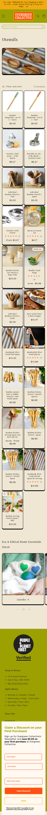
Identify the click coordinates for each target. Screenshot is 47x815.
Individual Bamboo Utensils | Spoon (34, 194)
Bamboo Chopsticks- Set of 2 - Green (12, 118)
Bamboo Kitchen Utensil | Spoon (34, 434)
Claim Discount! (23, 791)
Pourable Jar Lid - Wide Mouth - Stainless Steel (34, 156)
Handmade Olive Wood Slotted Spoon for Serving (34, 476)
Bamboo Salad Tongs (34, 272)
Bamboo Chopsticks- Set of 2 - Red (34, 118)
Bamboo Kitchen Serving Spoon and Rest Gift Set (12, 435)
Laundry (21, 599)
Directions (10, 721)
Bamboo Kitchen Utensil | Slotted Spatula (34, 394)
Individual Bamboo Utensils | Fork (12, 194)
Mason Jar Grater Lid (34, 232)
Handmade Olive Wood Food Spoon (12, 353)
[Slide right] (29, 609)
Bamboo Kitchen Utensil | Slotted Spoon (12, 476)
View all (6, 547)
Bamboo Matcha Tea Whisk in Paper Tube (12, 273)
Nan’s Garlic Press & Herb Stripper (34, 315)
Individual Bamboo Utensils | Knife (12, 316)
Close (23, 801)
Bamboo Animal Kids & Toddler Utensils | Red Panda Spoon (12, 395)
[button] (3, 16)
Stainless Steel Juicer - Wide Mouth (12, 156)
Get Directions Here (18, 683)
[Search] (42, 27)
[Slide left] (18, 609)
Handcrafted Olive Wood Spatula (34, 353)
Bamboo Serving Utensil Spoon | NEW (12, 518)
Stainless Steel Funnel (12, 232)
